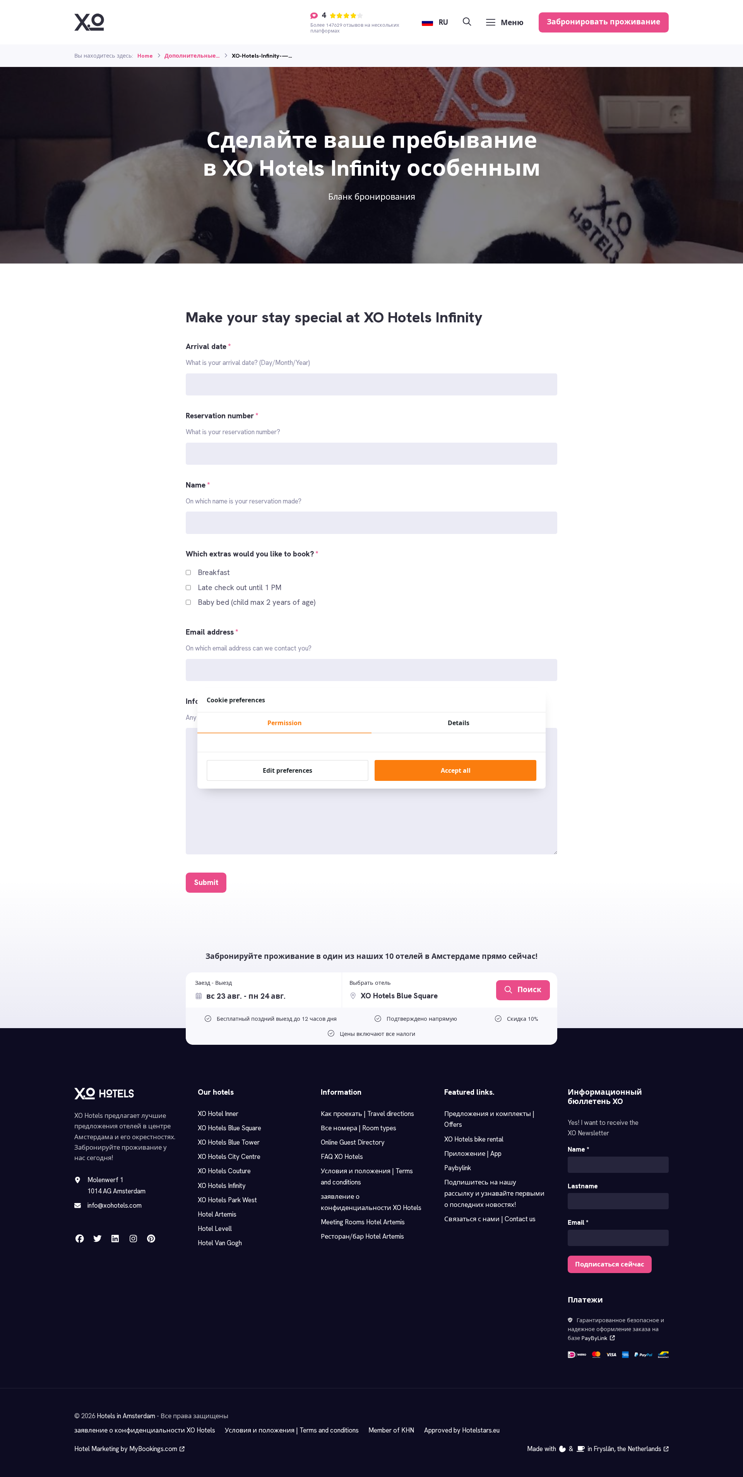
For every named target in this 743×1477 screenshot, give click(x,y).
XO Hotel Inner (218, 1113)
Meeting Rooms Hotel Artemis (363, 1222)
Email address (212, 632)
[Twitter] (97, 1238)
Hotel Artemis (217, 1214)
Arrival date (208, 346)
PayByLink (595, 1338)
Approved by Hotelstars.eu (462, 1430)
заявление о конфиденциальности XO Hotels (144, 1430)
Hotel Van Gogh (220, 1243)
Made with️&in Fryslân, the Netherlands (594, 1448)
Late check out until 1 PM (240, 587)
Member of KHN (391, 1430)
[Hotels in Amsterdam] (89, 22)
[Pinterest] (151, 1238)
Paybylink (457, 1168)
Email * (578, 1222)
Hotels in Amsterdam (126, 1416)
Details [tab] (458, 723)
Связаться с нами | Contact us (490, 1219)
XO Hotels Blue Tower (229, 1142)
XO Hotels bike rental (473, 1139)
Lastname (583, 1186)
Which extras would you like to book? (252, 554)
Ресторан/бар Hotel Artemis (362, 1236)
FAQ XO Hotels (342, 1156)
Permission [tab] (284, 723)
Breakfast (214, 572)
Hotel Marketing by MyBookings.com (125, 1448)
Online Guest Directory (353, 1142)
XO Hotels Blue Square (229, 1128)
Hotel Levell (215, 1228)
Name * (578, 1149)
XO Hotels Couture (224, 1171)
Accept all (456, 770)
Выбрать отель (370, 982)
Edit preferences (287, 770)
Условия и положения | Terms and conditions (292, 1430)
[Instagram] (133, 1238)
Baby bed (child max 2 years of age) (256, 602)
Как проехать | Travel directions (367, 1113)
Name (198, 485)
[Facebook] (79, 1238)
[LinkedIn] (115, 1238)
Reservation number (222, 416)
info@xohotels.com (114, 1205)
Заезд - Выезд (213, 982)
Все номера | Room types (358, 1128)
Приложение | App (473, 1153)
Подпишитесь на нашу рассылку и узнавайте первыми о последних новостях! (494, 1193)
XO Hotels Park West (227, 1200)
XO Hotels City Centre (229, 1156)
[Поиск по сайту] (467, 22)
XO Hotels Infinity (222, 1185)
